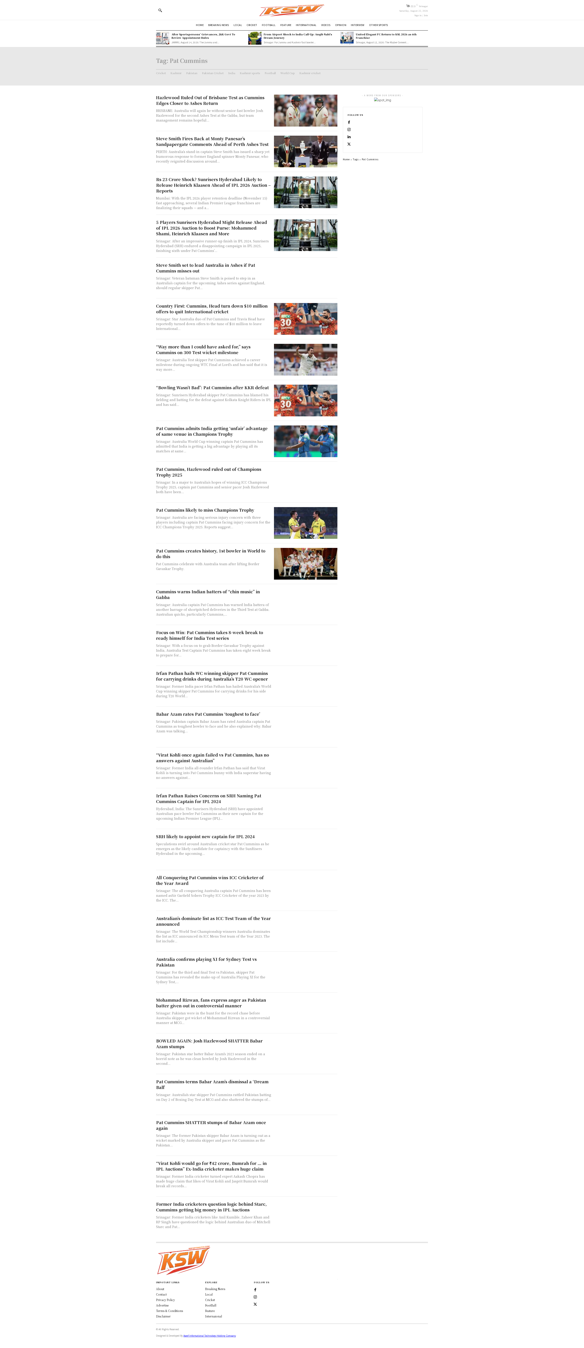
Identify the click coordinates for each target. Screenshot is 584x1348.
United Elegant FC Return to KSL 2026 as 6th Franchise (386, 35)
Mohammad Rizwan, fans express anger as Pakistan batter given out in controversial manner (211, 1002)
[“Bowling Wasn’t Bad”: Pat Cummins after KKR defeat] (305, 400)
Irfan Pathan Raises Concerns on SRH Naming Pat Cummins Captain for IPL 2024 (208, 798)
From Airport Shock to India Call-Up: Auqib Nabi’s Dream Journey (298, 35)
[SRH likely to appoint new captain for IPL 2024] (305, 849)
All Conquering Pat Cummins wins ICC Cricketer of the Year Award (210, 880)
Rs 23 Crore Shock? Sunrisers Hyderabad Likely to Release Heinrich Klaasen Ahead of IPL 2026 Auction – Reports (213, 185)
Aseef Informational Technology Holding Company (209, 1335)
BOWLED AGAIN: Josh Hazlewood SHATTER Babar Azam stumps (209, 1043)
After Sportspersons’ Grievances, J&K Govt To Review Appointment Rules (203, 35)
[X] (349, 144)
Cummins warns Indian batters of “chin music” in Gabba (208, 594)
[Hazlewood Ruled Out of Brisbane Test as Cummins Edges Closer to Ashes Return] (305, 110)
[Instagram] (349, 129)
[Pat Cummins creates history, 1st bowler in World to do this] (305, 564)
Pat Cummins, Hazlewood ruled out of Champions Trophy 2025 (208, 472)
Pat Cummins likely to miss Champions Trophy (205, 510)
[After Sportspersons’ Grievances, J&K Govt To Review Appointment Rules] (162, 38)
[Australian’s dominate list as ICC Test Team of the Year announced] (305, 931)
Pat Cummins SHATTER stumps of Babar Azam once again (211, 1125)
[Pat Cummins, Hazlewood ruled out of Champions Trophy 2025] (305, 482)
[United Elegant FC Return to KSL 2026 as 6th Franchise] (347, 38)
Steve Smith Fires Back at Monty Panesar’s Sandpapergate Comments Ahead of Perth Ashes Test (212, 141)
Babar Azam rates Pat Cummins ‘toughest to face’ (208, 714)
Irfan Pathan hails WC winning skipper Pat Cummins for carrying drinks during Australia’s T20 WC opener (212, 676)
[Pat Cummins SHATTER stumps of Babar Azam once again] (305, 1135)
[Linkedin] (349, 137)
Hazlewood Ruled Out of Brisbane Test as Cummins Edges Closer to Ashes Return (210, 100)
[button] (160, 10)
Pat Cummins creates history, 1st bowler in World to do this (210, 553)
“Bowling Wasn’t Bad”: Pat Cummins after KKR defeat (212, 387)
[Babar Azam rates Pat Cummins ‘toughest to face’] (305, 727)
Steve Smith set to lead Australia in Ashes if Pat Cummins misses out (205, 268)
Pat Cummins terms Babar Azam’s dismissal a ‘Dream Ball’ (212, 1084)
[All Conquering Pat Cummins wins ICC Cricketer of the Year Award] (305, 890)
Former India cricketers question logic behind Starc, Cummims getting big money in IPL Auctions (211, 1207)
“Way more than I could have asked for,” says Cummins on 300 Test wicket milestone (203, 349)
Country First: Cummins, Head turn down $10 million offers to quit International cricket (212, 308)
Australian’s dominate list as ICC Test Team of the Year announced (213, 921)
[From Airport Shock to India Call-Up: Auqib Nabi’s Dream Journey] (254, 38)
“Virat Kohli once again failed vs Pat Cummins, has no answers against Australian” (212, 757)
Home (346, 159)
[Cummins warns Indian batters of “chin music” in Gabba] (305, 604)
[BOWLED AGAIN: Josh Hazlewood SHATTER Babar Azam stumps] (305, 1054)
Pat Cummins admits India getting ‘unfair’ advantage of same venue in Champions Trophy (212, 431)
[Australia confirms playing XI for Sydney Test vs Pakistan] (305, 972)
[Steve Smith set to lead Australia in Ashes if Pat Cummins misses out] (305, 278)
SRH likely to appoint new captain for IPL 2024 (205, 836)
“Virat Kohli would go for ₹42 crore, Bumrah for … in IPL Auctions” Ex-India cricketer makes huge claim (211, 1166)
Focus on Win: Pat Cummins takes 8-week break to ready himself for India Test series (209, 635)
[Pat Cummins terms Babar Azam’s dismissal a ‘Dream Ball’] (305, 1094)
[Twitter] (255, 1304)
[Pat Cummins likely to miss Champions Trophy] (305, 523)
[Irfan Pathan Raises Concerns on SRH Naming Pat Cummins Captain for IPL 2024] (305, 808)
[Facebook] (349, 122)
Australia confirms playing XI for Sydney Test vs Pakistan (206, 962)
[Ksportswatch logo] (292, 10)
